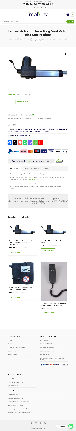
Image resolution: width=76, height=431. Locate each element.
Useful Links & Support (15, 382)
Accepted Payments (47, 347)
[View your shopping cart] (68, 14)
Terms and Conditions (47, 344)
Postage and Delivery (47, 351)
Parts (16, 39)
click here (31, 179)
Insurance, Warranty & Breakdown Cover (21, 409)
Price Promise (12, 355)
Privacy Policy (12, 351)
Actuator (41, 39)
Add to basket (22, 102)
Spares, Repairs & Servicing (17, 405)
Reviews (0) (48, 168)
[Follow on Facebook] (31, 7)
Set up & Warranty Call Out (17, 398)
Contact (10, 344)
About (10, 340)
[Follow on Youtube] (41, 7)
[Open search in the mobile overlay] (38, 21)
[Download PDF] (40, 142)
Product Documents (31, 168)
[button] (65, 54)
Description (14, 168)
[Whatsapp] (70, 426)
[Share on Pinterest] (20, 142)
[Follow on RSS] (45, 7)
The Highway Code (14, 386)
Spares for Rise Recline (41, 131)
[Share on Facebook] (10, 142)
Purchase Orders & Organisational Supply (52, 359)
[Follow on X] (34, 7)
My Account (44, 340)
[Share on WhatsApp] (25, 142)
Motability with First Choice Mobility (19, 413)
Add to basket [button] (16, 252)
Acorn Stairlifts (13, 394)
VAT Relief (11, 378)
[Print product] (35, 142)
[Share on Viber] (30, 142)
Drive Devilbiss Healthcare (21, 135)
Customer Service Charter (16, 347)
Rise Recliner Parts (25, 39)
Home (11, 39)
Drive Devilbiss (47, 129)
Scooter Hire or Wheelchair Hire (18, 402)
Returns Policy (45, 355)
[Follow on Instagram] (38, 7)
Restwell (34, 39)
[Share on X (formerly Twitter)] (15, 142)
